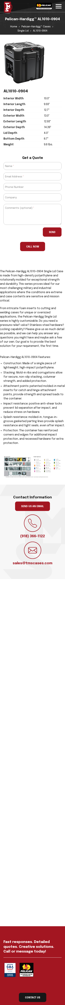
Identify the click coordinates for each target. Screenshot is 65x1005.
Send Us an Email (32, 506)
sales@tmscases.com (32, 563)
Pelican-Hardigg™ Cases (36, 26)
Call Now (32, 247)
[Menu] (59, 6)
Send (52, 232)
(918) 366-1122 (32, 536)
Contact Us (32, 997)
